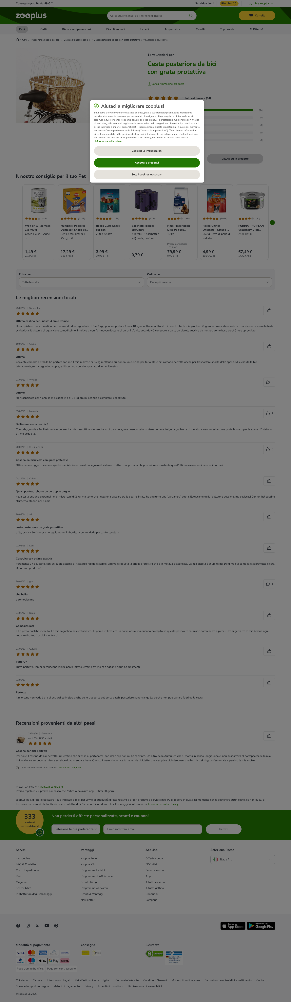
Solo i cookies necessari (147, 174)
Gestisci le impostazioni (147, 151)
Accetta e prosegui (147, 163)
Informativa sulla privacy (109, 141)
